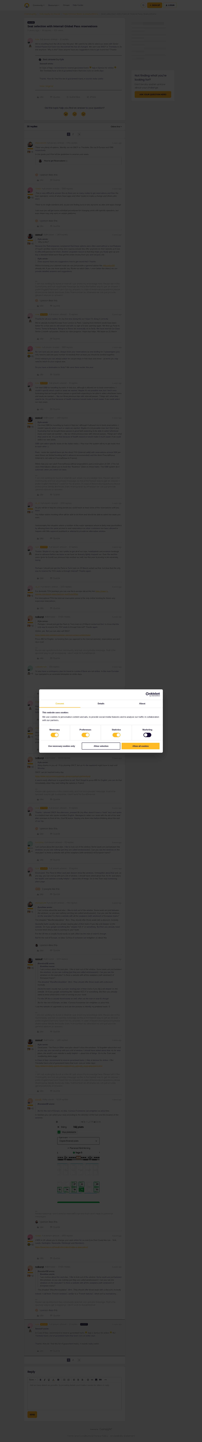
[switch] (85, 735)
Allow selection (101, 746)
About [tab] (142, 703)
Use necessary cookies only (61, 746)
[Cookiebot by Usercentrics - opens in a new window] (148, 694)
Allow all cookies (140, 746)
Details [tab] (101, 703)
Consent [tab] (60, 703)
